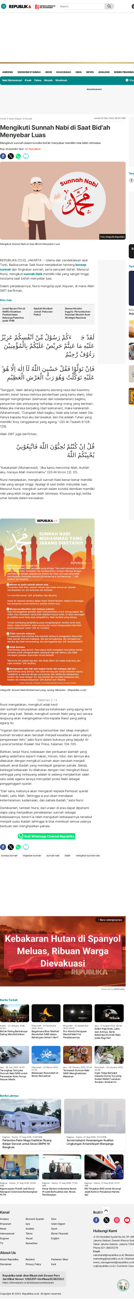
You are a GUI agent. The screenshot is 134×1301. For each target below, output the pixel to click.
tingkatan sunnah (32, 855)
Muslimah (61, 80)
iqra (78, 72)
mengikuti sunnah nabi (88, 855)
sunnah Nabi (33, 274)
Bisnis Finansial (59, 1233)
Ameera (4, 1218)
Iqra (28, 1223)
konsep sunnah (9, 855)
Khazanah (5, 1223)
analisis (103, 72)
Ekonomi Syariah (29, 72)
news (90, 72)
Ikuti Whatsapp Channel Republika (49, 836)
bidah (67, 855)
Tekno (29, 1233)
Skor (53, 1218)
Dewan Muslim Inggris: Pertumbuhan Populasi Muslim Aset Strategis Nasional (77, 313)
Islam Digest (15, 118)
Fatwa (37, 80)
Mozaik (48, 80)
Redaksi (30, 1259)
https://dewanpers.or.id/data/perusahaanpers (28, 1282)
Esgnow (4, 1238)
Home (3, 118)
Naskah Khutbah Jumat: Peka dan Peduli (43, 311)
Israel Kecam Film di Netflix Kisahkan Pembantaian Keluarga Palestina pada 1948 (13, 314)
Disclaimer (6, 1264)
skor (48, 72)
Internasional (7, 1233)
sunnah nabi (53, 855)
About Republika (9, 1259)
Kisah (28, 80)
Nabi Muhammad (12, 80)
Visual (29, 1238)
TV (1, 1243)
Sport (54, 1228)
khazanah (63, 72)
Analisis (30, 1228)
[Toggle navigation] (3, 6)
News (3, 1228)
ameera (7, 72)
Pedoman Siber (59, 1259)
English (55, 1238)
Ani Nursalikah (33, 148)
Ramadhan (32, 1243)
